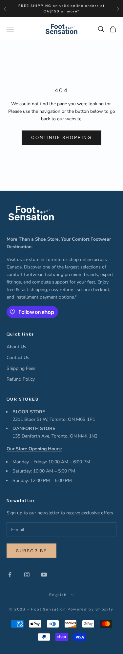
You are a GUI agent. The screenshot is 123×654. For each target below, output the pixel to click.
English (58, 595)
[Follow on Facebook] (10, 574)
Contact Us (18, 357)
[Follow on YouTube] (44, 574)
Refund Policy (21, 379)
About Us (16, 347)
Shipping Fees (21, 368)
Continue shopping (61, 137)
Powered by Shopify (91, 609)
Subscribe (31, 550)
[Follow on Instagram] (27, 574)
